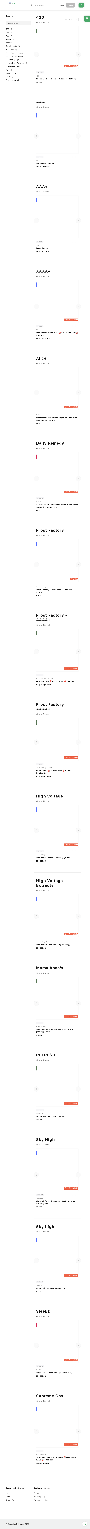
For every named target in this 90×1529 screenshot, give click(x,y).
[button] (18, 29)
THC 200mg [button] (40, 1110)
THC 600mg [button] (40, 1281)
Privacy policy (39, 1497)
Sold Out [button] (74, 579)
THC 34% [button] (40, 675)
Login (62, 5)
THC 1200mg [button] (40, 1194)
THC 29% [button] (40, 241)
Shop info (10, 1500)
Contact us (38, 1493)
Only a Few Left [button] (71, 66)
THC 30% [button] (40, 157)
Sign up (70, 5)
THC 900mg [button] (40, 1023)
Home (8, 1493)
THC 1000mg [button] (40, 72)
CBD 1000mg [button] (40, 498)
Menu (8, 1497)
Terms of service (41, 1500)
